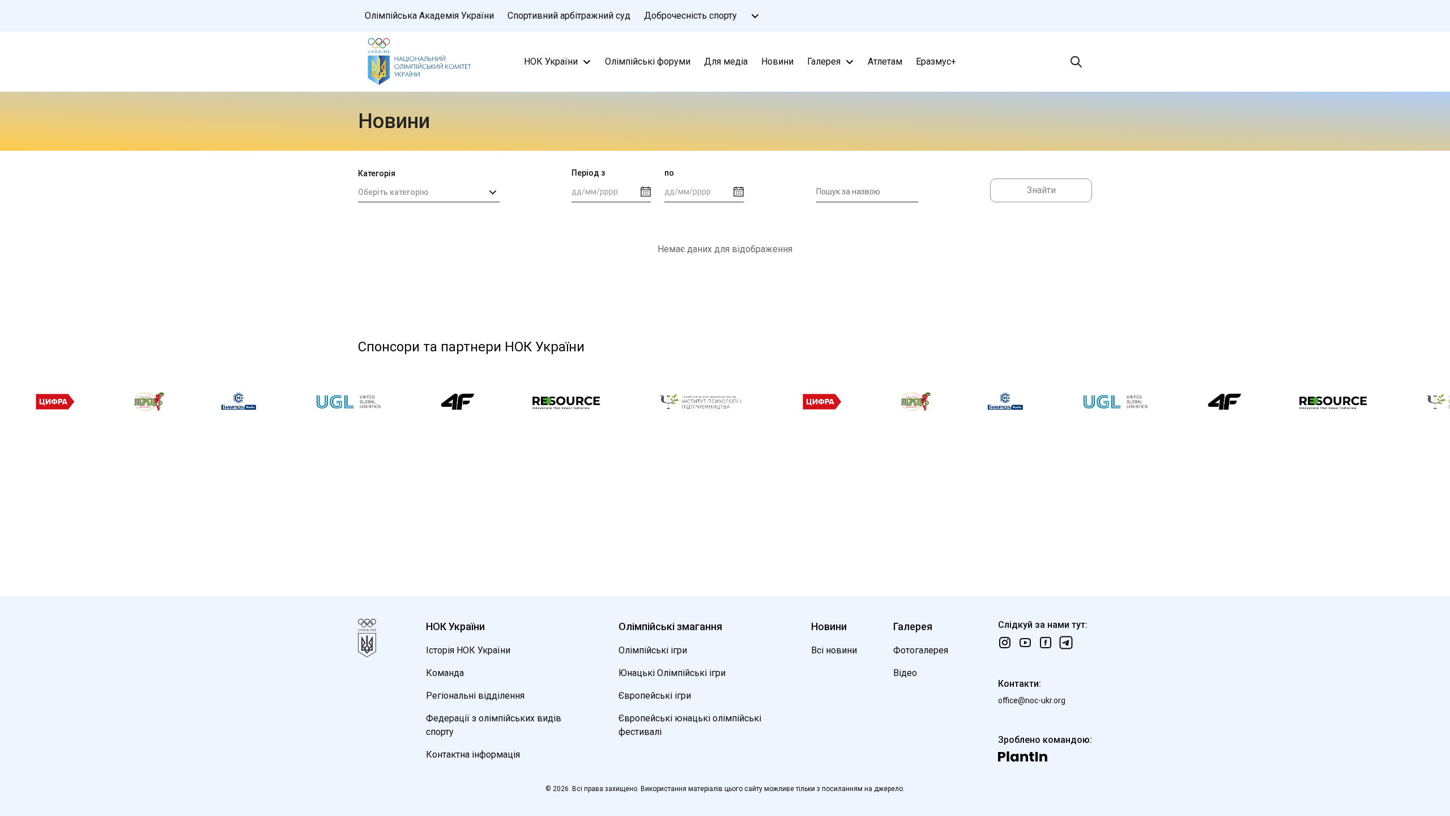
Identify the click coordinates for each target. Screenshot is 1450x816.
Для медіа (726, 61)
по (669, 173)
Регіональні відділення (475, 695)
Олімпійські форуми (647, 61)
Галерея (824, 61)
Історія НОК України (468, 650)
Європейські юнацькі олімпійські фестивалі (690, 725)
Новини (777, 61)
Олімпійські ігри (653, 650)
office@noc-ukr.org (1031, 700)
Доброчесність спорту (690, 15)
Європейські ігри (655, 695)
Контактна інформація (473, 754)
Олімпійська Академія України (429, 15)
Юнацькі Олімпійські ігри (672, 673)
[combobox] (429, 192)
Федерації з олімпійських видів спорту (493, 725)
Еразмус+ (936, 61)
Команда (445, 673)
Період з (588, 173)
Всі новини (834, 650)
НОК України (551, 61)
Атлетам (885, 61)
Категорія (376, 173)
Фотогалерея (920, 650)
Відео (905, 673)
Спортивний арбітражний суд (569, 15)
